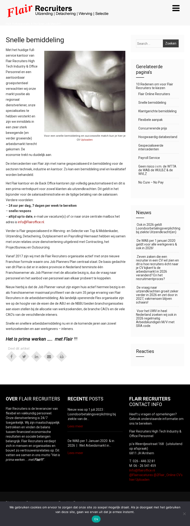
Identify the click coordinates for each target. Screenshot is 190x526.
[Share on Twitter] (24, 356)
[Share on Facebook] (11, 356)
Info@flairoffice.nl (142, 470)
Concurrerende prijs (152, 128)
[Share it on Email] (49, 356)
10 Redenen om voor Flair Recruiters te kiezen (154, 86)
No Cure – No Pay (151, 182)
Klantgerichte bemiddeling (157, 111)
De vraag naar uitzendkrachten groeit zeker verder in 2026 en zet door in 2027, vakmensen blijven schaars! (157, 295)
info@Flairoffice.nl (31, 222)
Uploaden (87, 139)
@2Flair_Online (165, 475)
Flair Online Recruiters (154, 94)
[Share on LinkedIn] (36, 356)
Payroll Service (149, 158)
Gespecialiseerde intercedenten (150, 147)
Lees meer (75, 426)
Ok (96, 519)
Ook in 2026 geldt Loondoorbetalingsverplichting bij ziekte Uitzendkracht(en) (157, 228)
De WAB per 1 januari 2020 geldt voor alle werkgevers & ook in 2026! (156, 244)
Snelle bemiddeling (152, 102)
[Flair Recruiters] (57, 20)
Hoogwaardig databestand (157, 137)
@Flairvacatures (141, 475)
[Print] (61, 356)
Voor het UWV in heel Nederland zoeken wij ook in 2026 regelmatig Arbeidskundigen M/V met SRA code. (156, 318)
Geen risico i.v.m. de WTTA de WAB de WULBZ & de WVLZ (157, 170)
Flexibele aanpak (150, 120)
